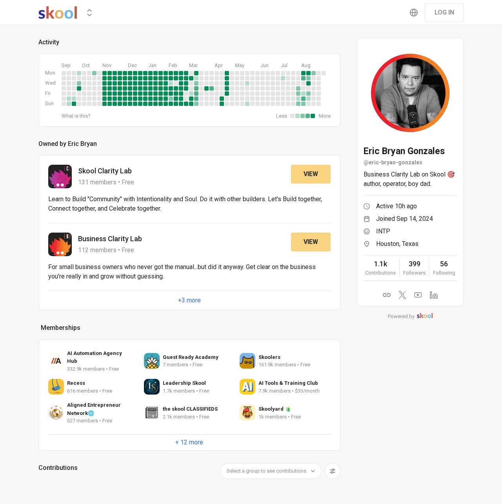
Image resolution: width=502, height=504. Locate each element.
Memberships (60, 327)
